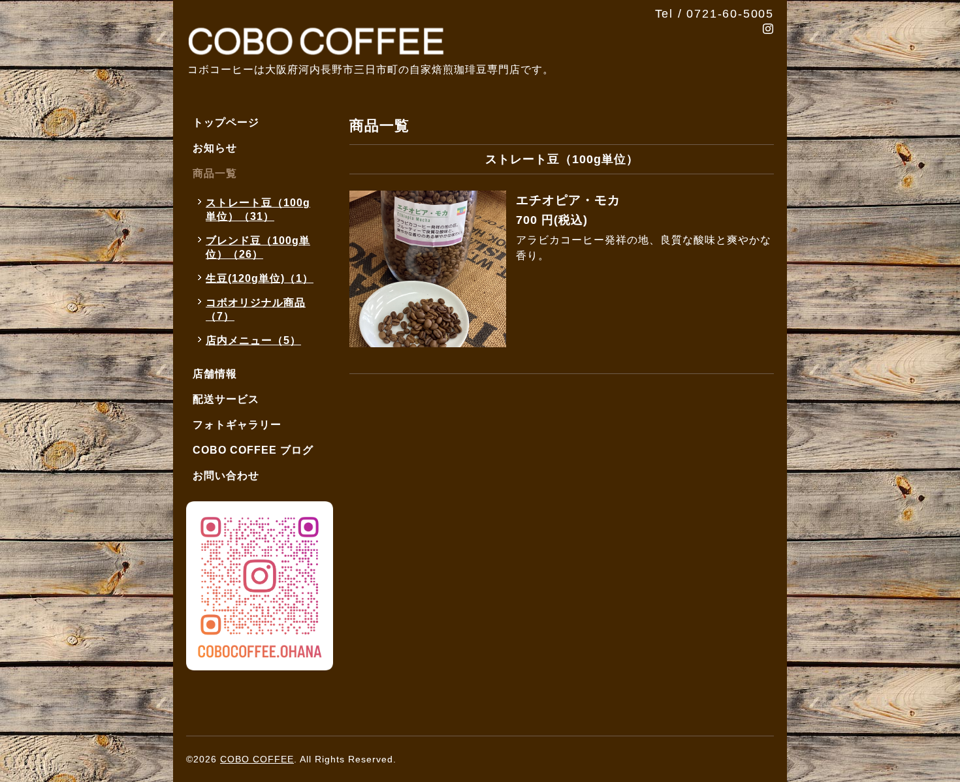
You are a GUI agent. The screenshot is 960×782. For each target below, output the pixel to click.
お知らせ (215, 147)
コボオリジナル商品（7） (256, 309)
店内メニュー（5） (253, 340)
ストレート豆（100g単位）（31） (258, 209)
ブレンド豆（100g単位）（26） (258, 247)
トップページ (226, 122)
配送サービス (226, 399)
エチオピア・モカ (568, 200)
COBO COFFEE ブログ (253, 450)
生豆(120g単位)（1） (259, 278)
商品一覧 (215, 173)
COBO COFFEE (257, 759)
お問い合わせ (226, 475)
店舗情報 (215, 373)
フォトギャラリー (237, 424)
